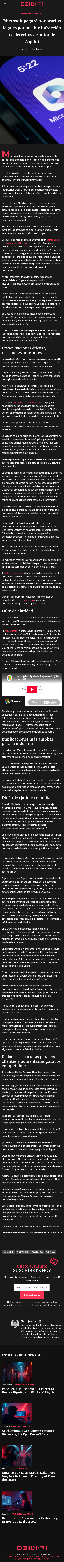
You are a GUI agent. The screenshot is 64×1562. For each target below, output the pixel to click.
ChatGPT (8, 1251)
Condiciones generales (33, 809)
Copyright (22, 1251)
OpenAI (50, 1251)
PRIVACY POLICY (26, 1557)
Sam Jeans (28, 1321)
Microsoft (37, 1251)
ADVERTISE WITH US (10, 1557)
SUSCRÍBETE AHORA (32, 796)
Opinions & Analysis (32, 13)
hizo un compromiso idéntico (29, 402)
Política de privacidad (56, 807)
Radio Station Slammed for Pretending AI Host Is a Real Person (30, 1520)
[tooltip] (40, 1321)
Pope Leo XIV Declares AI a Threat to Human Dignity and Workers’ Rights (28, 1390)
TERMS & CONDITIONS (44, 1557)
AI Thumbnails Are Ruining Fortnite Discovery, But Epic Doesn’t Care (28, 1432)
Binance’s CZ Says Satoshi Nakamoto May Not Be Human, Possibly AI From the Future (29, 1476)
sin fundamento (25, 599)
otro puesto (11, 630)
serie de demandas (14, 573)
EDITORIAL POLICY (41, 1559)
